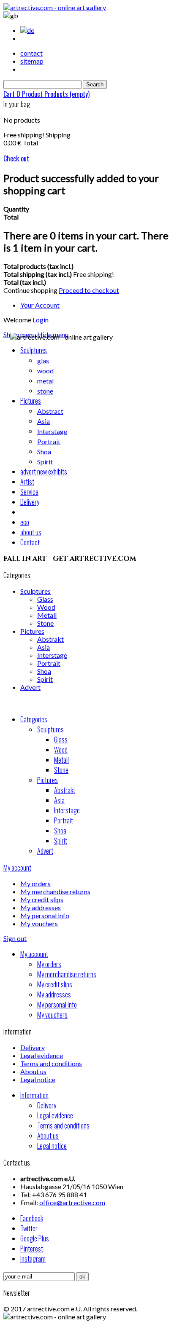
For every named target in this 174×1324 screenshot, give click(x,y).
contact (31, 53)
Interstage (52, 431)
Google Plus (34, 1238)
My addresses (40, 907)
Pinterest (31, 1249)
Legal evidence (41, 1055)
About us (33, 1071)
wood (45, 371)
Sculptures (35, 591)
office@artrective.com (72, 1202)
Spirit (45, 462)
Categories (33, 719)
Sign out (15, 938)
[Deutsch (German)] (27, 30)
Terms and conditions (51, 1063)
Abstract (50, 411)
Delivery (32, 1047)
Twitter (29, 1228)
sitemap (32, 61)
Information (34, 1095)
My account (17, 868)
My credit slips (41, 899)
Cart (46, 94)
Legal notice (37, 1079)
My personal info (44, 915)
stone (45, 391)
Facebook (31, 1218)
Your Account (40, 305)
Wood (46, 607)
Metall (47, 615)
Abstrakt (50, 639)
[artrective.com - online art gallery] (54, 7)
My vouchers (39, 923)
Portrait (48, 441)
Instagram (33, 1259)
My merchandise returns (55, 891)
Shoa (44, 452)
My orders (35, 883)
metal (45, 381)
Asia (43, 421)
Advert (30, 687)
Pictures (32, 631)
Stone (45, 623)
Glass (45, 599)
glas (43, 360)
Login (41, 320)
